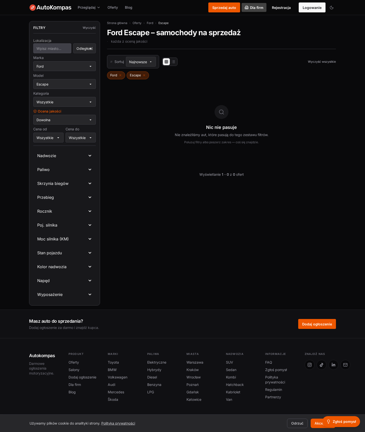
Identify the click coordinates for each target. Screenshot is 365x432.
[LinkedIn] (333, 365)
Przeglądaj (87, 7)
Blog (128, 7)
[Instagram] (310, 365)
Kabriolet (233, 392)
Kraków (192, 370)
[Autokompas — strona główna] (50, 7)
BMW (112, 370)
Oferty (113, 7)
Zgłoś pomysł (276, 370)
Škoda (113, 399)
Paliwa (153, 354)
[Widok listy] (173, 61)
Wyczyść (89, 27)
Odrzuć (297, 423)
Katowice (193, 399)
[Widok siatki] (166, 61)
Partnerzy (273, 397)
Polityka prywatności (118, 423)
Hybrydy (154, 370)
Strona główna (117, 23)
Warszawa (194, 362)
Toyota (113, 362)
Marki (113, 354)
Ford (150, 23)
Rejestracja (281, 7)
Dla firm (256, 7)
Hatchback (235, 384)
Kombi (231, 377)
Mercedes (116, 392)
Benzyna (154, 384)
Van (229, 399)
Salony (74, 370)
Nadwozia (235, 354)
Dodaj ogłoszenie (317, 324)
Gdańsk (192, 392)
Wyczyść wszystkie (322, 61)
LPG (150, 392)
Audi (111, 384)
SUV (229, 362)
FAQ (268, 362)
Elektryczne (156, 362)
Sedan (231, 370)
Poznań (192, 384)
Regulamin (273, 389)
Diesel (152, 377)
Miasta (192, 354)
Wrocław (193, 377)
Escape (135, 75)
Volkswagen (117, 377)
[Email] (345, 365)
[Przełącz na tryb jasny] (331, 7)
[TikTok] (322, 365)
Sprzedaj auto (224, 7)
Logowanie (312, 7)
